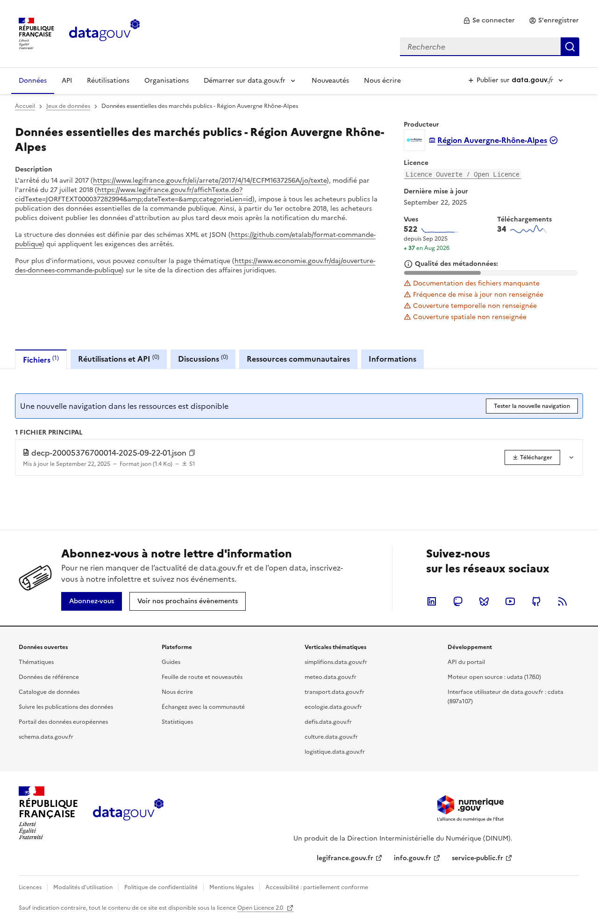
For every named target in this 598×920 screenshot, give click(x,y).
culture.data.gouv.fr (331, 737)
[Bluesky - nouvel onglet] (484, 601)
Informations (392, 358)
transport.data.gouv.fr (334, 692)
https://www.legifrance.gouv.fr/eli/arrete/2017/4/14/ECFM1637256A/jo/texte (210, 180)
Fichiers (41, 359)
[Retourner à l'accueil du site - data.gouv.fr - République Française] (128, 813)
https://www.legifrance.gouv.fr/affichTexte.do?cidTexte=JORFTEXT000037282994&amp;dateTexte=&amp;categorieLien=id (133, 194)
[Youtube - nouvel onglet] (510, 601)
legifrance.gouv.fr (345, 858)
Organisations (166, 81)
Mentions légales (231, 887)
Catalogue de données (49, 692)
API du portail (466, 662)
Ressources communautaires (298, 358)
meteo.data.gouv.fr (330, 677)
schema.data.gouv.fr (46, 737)
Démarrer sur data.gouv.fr (244, 81)
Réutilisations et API (118, 358)
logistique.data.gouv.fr (335, 752)
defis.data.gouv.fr (328, 722)
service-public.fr (477, 858)
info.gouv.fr (412, 858)
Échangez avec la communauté (203, 707)
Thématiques (36, 662)
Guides (171, 662)
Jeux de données (68, 106)
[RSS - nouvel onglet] (562, 601)
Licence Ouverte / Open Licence (463, 174)
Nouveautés (330, 81)
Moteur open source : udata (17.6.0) (494, 677)
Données (33, 81)
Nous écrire (382, 81)
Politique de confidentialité (161, 887)
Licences (30, 887)
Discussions (203, 358)
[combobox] (489, 46)
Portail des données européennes (63, 722)
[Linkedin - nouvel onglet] (431, 601)
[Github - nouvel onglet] (536, 601)
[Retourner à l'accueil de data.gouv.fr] (104, 32)
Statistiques (177, 722)
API (67, 81)
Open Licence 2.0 (261, 908)
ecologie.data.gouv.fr (333, 707)
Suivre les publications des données (66, 707)
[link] (489, 20)
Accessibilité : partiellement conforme (316, 887)
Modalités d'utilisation (83, 887)
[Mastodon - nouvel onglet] (457, 601)
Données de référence (49, 677)
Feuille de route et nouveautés (202, 677)
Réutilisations (108, 81)
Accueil (25, 106)
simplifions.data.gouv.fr (336, 662)
